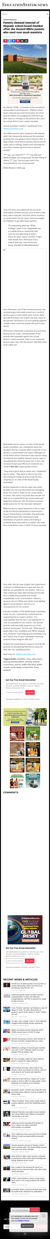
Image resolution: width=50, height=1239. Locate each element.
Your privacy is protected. (13, 699)
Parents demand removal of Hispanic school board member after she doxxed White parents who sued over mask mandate (29, 1147)
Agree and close (27, 1226)
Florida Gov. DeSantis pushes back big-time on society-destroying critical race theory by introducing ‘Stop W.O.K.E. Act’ (28, 986)
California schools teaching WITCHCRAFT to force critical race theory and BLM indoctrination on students (27, 1125)
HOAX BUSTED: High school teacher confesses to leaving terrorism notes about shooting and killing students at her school (28, 1158)
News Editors (18, 37)
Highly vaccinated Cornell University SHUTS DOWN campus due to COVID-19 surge (27, 1031)
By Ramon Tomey (24, 1063)
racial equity (16, 667)
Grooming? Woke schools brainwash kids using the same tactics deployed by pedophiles (28, 1190)
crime (28, 659)
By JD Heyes (23, 990)
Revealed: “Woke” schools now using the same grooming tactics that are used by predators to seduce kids (28, 1092)
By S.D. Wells (23, 1163)
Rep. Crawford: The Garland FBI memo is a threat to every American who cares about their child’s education (29, 1169)
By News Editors (24, 1003)
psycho (18, 664)
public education (29, 664)
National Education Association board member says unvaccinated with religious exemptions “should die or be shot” (28, 1114)
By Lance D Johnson (25, 1130)
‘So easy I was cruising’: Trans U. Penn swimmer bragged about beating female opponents (29, 1022)
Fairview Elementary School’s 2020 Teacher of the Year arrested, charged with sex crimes (28, 1040)
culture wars (37, 659)
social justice (27, 667)
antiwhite (21, 659)
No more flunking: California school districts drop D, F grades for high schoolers (27, 1060)
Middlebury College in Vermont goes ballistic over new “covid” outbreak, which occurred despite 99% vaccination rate (28, 1050)
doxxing (6, 662)
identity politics (17, 662)
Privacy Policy (23, 1221)
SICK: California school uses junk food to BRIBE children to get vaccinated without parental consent (29, 1136)
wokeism (7, 670)
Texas (36, 667)
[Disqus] (25, 825)
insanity (28, 662)
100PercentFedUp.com (12, 129)
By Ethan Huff (23, 1017)
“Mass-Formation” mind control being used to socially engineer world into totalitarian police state (28, 1103)
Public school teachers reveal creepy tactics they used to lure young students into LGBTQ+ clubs (28, 1180)
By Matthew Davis (24, 1034)
